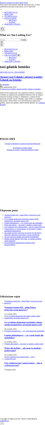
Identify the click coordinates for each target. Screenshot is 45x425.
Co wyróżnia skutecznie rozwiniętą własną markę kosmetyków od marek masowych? (21, 220)
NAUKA (12, 22)
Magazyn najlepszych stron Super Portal (14, 3)
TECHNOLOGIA (10, 16)
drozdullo (6, 84)
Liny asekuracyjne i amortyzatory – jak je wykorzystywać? (24, 227)
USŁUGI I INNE (10, 18)
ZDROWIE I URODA (12, 24)
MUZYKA (13, 20)
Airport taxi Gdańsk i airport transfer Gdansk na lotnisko (21, 78)
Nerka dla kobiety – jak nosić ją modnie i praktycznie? (23, 225)
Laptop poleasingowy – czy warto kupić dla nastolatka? (23, 223)
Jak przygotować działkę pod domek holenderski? (21, 237)
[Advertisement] (13, 121)
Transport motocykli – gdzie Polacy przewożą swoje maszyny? (20, 308)
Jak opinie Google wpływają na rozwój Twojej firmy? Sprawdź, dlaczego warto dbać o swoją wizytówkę (23, 234)
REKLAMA (8, 14)
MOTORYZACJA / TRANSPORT (12, 72)
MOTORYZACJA (11, 12)
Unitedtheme (4, 421)
